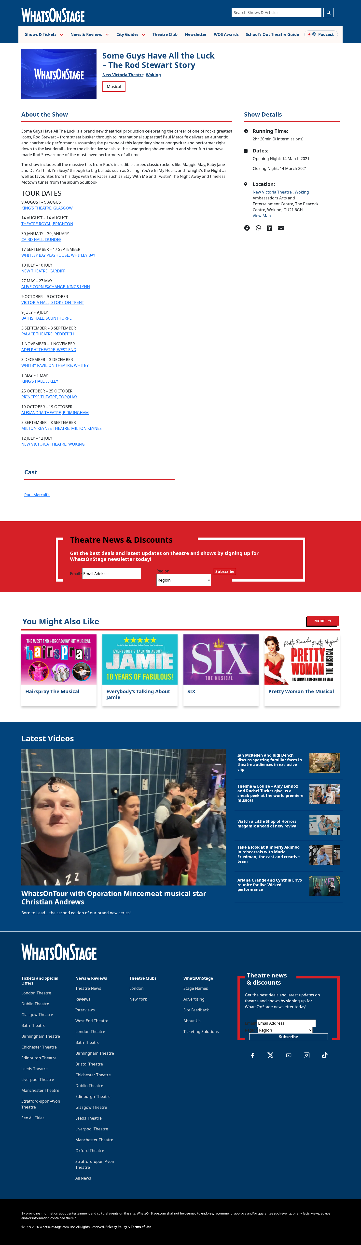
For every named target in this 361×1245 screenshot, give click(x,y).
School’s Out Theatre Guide (272, 34)
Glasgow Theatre (37, 1014)
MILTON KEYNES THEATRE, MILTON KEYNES (61, 428)
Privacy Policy (116, 1227)
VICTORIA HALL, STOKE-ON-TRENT (52, 302)
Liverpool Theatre (37, 1079)
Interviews (85, 1010)
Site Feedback (196, 1010)
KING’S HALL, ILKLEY (39, 381)
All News (83, 1178)
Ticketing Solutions (201, 1031)
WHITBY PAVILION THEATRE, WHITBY (55, 365)
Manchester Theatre (40, 1090)
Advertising (194, 999)
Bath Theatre (33, 1025)
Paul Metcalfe (37, 494)
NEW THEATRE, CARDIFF (43, 271)
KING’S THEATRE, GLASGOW (47, 208)
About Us (192, 1020)
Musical (114, 86)
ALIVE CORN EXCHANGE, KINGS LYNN (55, 286)
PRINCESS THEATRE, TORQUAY (49, 397)
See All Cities (32, 1118)
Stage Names (195, 988)
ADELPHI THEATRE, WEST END (48, 349)
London (136, 988)
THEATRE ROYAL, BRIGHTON (47, 223)
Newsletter (196, 34)
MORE (320, 620)
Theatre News (88, 988)
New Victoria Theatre (273, 192)
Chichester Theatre (39, 1047)
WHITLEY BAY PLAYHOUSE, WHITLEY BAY (58, 255)
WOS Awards (226, 34)
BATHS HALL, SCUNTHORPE (46, 318)
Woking (153, 74)
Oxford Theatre (89, 1150)
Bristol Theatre (89, 1064)
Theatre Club (165, 34)
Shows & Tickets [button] (41, 34)
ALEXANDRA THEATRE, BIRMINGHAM (55, 412)
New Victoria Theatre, (123, 74)
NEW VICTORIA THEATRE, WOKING (53, 444)
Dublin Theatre (35, 1003)
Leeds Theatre (34, 1068)
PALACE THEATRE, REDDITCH (47, 334)
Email (76, 573)
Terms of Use (141, 1227)
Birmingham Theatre (40, 1036)
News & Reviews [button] (86, 34)
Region (162, 571)
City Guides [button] (127, 34)
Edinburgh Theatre (38, 1058)
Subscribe (224, 571)
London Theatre (36, 993)
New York (138, 999)
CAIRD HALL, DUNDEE (41, 239)
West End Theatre (91, 1020)
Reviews (82, 999)
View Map (262, 215)
